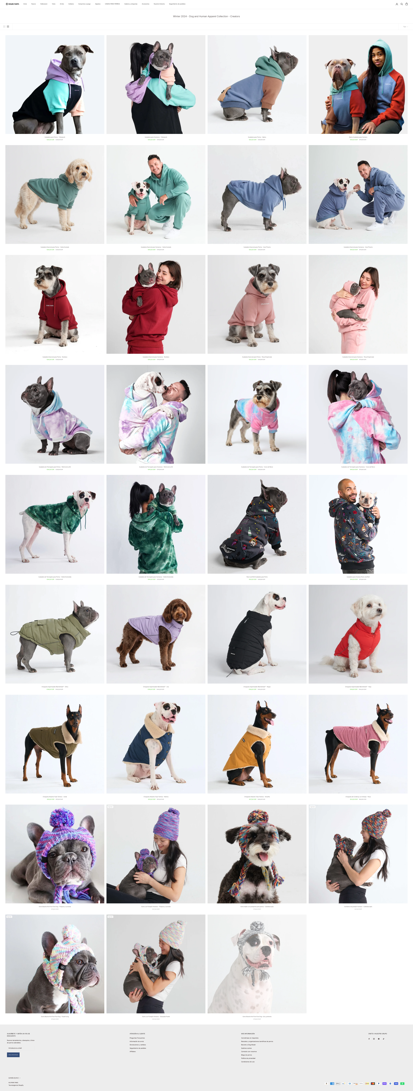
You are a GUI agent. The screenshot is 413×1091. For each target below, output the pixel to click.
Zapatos (97, 4)
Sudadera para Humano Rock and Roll (358, 577)
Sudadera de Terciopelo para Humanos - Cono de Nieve (358, 467)
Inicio (25, 4)
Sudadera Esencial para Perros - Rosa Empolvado (257, 357)
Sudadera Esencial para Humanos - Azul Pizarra (358, 247)
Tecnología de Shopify (16, 1085)
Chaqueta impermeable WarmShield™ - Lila (156, 687)
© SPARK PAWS (13, 1082)
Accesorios (145, 4)
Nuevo (33, 4)
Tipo (405, 26)
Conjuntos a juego (84, 4)
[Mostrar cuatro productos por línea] (8, 26)
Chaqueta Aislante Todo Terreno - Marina (156, 796)
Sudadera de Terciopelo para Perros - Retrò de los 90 (55, 467)
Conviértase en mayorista (249, 1038)
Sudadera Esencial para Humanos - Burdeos (156, 357)
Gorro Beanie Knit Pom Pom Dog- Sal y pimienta (257, 1016)
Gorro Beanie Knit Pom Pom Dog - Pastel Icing (55, 1016)
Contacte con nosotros (249, 1051)
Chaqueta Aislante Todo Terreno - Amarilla (257, 796)
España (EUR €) (14, 1078)
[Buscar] (402, 4)
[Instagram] (374, 1039)
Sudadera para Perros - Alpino (257, 137)
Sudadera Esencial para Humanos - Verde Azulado (156, 247)
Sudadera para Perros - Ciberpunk (55, 137)
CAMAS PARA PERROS (112, 4)
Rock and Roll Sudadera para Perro (257, 577)
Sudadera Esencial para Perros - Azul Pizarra (257, 247)
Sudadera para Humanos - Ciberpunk (156, 137)
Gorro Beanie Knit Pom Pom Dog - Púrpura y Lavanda (55, 906)
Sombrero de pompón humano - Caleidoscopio (358, 906)
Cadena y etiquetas (130, 4)
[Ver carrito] (407, 4)
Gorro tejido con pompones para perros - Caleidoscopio (257, 906)
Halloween (43, 4)
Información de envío (137, 1041)
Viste (53, 4)
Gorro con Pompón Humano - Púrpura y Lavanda (156, 906)
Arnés (62, 4)
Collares (71, 4)
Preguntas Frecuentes (137, 1038)
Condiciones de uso (248, 1062)
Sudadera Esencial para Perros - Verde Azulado (55, 247)
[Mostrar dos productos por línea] (4, 26)
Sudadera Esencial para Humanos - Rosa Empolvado (358, 357)
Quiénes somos (246, 1048)
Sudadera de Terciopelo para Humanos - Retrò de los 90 (156, 467)
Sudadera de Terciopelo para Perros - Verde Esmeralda (55, 577)
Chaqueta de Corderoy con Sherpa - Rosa (358, 796)
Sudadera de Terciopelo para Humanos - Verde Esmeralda (156, 577)
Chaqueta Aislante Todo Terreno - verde (55, 796)
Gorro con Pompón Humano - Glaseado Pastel (156, 1016)
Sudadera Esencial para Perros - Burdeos (55, 357)
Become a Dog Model (248, 1045)
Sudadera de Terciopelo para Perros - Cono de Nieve (257, 467)
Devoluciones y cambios (138, 1045)
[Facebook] (369, 1039)
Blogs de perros (246, 1055)
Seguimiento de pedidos (177, 4)
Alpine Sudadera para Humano (358, 137)
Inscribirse (13, 1055)
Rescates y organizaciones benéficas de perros (257, 1041)
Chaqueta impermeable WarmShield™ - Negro (257, 687)
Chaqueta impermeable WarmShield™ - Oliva (55, 687)
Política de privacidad (248, 1058)
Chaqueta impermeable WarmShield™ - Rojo (358, 687)
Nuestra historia (159, 4)
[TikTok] (383, 1039)
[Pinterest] (378, 1039)
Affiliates (133, 1051)
